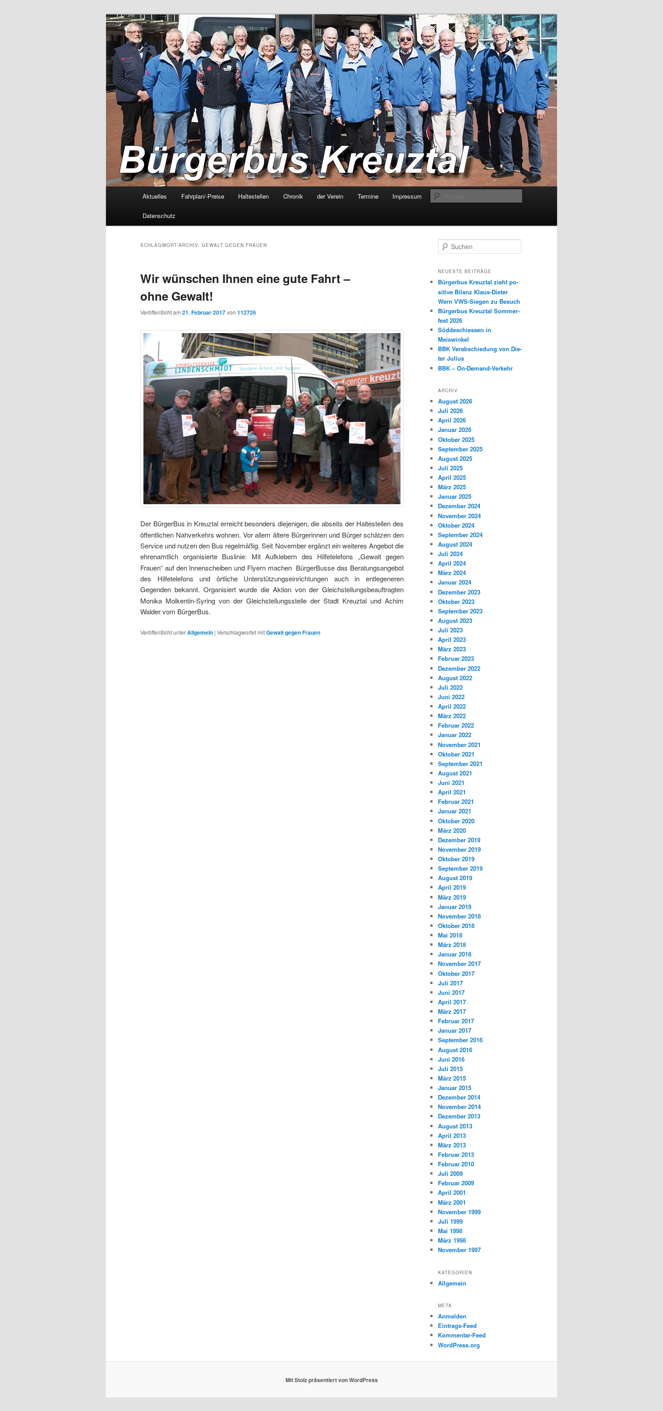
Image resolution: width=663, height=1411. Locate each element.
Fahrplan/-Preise (202, 196)
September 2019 (460, 868)
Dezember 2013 (459, 1116)
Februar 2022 (456, 725)
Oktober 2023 (456, 601)
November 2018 (459, 916)
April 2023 (452, 639)
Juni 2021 (451, 782)
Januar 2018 (454, 954)
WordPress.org (459, 1345)
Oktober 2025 (456, 439)
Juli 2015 (450, 1068)
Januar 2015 (454, 1087)
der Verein (330, 196)
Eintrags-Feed (457, 1325)
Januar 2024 (454, 582)
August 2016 (455, 1049)
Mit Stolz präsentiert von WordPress (331, 1380)
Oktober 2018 (456, 925)
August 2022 (455, 677)
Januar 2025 (454, 496)
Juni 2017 (451, 992)
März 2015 (452, 1078)
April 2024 (452, 563)
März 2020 (452, 830)
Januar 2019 (454, 906)
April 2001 (452, 1192)
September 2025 (460, 449)
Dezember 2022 (459, 668)
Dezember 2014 (459, 1097)
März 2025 (452, 487)
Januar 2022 (454, 734)
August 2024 (455, 544)
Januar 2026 (454, 429)
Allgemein (200, 632)
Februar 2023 (456, 658)
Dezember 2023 (459, 592)
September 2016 (460, 1039)
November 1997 (459, 1249)
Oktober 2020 (456, 821)
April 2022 (452, 706)
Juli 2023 (450, 630)
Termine (368, 196)
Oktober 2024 (456, 525)
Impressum (407, 196)
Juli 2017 (450, 983)
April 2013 (452, 1135)
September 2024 (460, 534)
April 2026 (452, 420)
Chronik (293, 196)
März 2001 (452, 1202)
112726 (246, 312)
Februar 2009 (456, 1183)
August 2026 (455, 401)
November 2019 (459, 849)
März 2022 (452, 715)
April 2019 (452, 887)
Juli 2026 (450, 410)
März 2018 (452, 944)
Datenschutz (159, 215)
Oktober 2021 (456, 754)
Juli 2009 (450, 1173)
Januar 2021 (454, 811)
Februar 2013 (456, 1154)
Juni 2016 (451, 1059)
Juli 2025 (450, 468)
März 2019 (452, 897)
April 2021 (452, 792)
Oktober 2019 (456, 858)
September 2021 (460, 763)
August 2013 (455, 1126)
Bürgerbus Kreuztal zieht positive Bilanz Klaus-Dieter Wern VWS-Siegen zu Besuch (479, 291)
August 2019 (455, 877)
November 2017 (459, 963)
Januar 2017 (454, 1030)
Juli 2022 (450, 687)
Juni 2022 (451, 696)
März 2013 (452, 1145)
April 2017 (452, 1002)
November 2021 (459, 744)
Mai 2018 (450, 935)
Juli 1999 (450, 1221)
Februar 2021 (456, 801)
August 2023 (455, 620)
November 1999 (459, 1211)
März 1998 (452, 1240)
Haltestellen (253, 196)
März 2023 (452, 649)
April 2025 (452, 477)
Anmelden (452, 1316)
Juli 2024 (450, 553)
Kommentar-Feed (462, 1335)
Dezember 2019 (459, 839)
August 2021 (455, 773)
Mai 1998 (450, 1230)
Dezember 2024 (459, 505)
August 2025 (455, 458)
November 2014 (459, 1106)
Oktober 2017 (456, 973)
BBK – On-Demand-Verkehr (475, 368)
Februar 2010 (456, 1164)
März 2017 (452, 1011)
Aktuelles (155, 196)
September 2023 (460, 611)
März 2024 (452, 572)
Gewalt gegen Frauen (293, 632)
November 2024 (459, 515)
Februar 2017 (456, 1020)
